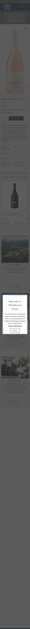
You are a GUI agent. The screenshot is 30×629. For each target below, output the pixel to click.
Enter (15, 330)
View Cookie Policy (15, 326)
